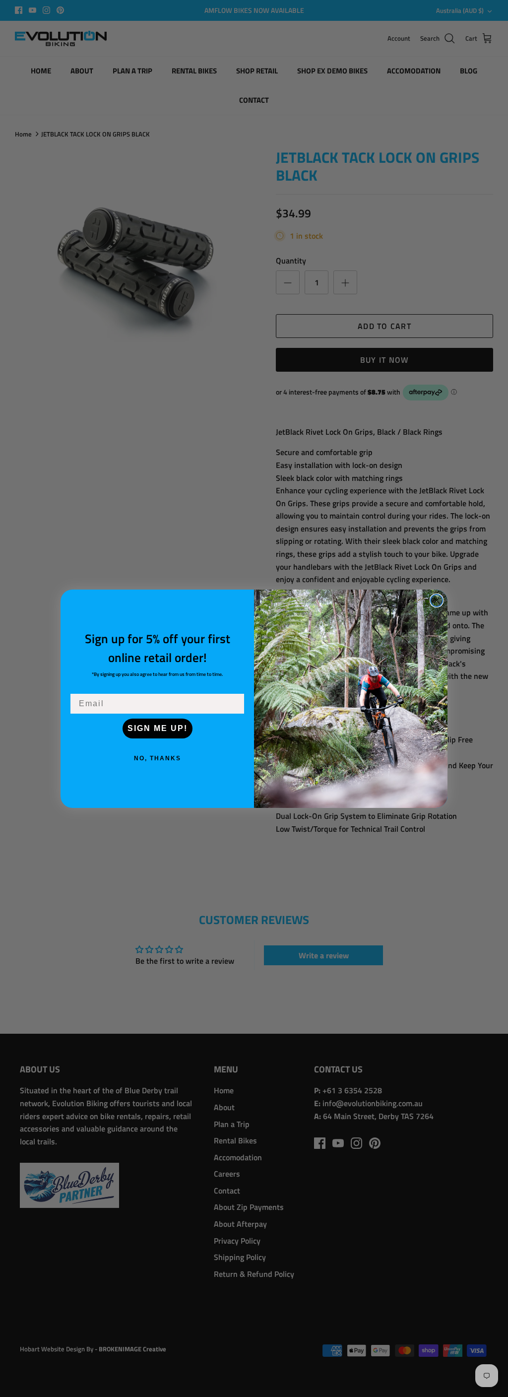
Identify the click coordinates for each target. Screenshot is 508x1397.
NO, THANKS (157, 758)
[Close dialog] (437, 600)
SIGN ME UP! (157, 728)
